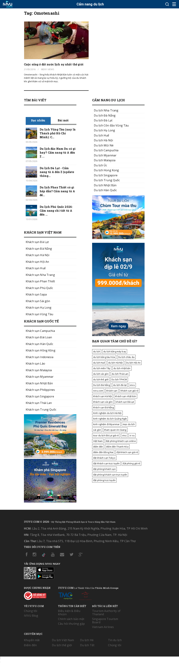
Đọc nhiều (38, 120)
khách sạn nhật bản (125, 396)
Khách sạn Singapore (40, 396)
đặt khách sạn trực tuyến (106, 463)
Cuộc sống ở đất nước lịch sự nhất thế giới (53, 64)
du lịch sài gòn (101, 373)
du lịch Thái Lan (120, 373)
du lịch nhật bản (121, 368)
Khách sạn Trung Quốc (41, 409)
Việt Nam (98, 441)
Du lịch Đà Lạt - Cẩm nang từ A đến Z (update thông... (57, 172)
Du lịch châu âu (126, 357)
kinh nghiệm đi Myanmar (106, 424)
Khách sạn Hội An (37, 262)
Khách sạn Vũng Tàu (39, 314)
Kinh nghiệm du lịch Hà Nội (107, 413)
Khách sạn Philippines (40, 390)
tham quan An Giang (115, 429)
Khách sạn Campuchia (40, 331)
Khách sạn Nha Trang (40, 275)
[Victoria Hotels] (85, 595)
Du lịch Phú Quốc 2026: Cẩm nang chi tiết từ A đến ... (56, 210)
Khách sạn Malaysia (39, 370)
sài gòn (97, 429)
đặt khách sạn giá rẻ (127, 452)
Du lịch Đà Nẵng (101, 385)
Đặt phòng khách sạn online (121, 441)
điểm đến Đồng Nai (103, 452)
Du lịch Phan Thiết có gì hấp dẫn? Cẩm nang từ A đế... (57, 191)
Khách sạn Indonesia (39, 357)
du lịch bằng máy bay (114, 351)
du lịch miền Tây (101, 368)
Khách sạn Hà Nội (37, 255)
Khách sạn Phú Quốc (39, 288)
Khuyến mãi (32, 640)
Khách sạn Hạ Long (38, 307)
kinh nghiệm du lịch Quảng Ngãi (110, 418)
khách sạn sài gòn (103, 401)
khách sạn (111, 390)
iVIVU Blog (31, 616)
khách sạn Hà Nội (102, 396)
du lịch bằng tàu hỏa (104, 357)
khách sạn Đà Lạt (125, 401)
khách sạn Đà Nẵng (103, 407)
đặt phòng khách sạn (104, 469)
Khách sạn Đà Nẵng (39, 249)
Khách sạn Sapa (36, 294)
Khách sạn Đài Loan (39, 337)
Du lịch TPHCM (119, 379)
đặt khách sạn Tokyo (104, 457)
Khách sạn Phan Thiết (40, 281)
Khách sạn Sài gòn (38, 301)
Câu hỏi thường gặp (71, 624)
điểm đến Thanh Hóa (117, 446)
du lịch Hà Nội (115, 362)
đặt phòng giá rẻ (131, 463)
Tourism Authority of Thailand (106, 612)
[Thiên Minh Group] (65, 595)
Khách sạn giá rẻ (129, 390)
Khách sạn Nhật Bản (39, 383)
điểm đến (98, 446)
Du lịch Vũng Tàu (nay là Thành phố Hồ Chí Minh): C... (58, 133)
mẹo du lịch (129, 424)
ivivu (132, 385)
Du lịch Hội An (133, 362)
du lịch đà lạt (120, 385)
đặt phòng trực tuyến (104, 480)
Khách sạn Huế (36, 268)
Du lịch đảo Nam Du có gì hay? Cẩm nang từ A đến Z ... (58, 152)
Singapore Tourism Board (105, 620)
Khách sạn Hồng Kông (40, 350)
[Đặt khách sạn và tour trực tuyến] (50, 457)
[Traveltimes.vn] (118, 238)
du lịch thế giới (100, 379)
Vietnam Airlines (103, 627)
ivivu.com (98, 390)
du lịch (96, 351)
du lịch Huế (99, 362)
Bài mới (63, 120)
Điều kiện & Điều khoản (69, 612)
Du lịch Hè (87, 640)
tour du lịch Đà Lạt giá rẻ (106, 435)
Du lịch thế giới (62, 645)
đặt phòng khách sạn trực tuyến (110, 474)
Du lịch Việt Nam (63, 640)
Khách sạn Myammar (39, 377)
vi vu (132, 435)
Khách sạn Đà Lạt (37, 242)
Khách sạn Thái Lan (39, 403)
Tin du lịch (115, 640)
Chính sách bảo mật (71, 619)
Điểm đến (30, 645)
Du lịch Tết (87, 645)
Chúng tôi (30, 611)
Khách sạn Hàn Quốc (39, 344)
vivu (124, 435)
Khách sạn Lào (35, 363)
